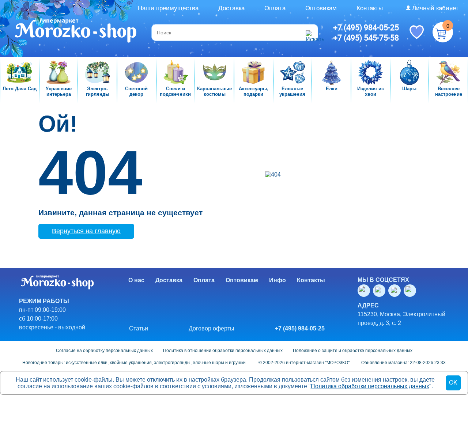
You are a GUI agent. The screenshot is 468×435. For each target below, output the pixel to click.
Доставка (231, 8)
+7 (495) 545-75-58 (366, 38)
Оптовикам (321, 8)
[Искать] (310, 32)
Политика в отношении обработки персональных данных (223, 350)
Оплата (275, 8)
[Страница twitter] (396, 290)
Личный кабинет (435, 8)
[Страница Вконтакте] (365, 290)
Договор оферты (211, 328)
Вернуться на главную (86, 231)
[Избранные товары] (416, 31)
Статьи (138, 328)
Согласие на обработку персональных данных (104, 350)
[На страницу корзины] (443, 32)
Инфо (277, 280)
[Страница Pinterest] (411, 290)
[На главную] (76, 32)
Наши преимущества (168, 8)
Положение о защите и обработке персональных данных (352, 350)
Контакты (369, 8)
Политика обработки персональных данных (370, 386)
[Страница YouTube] (380, 290)
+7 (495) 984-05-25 (366, 27)
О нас (136, 280)
